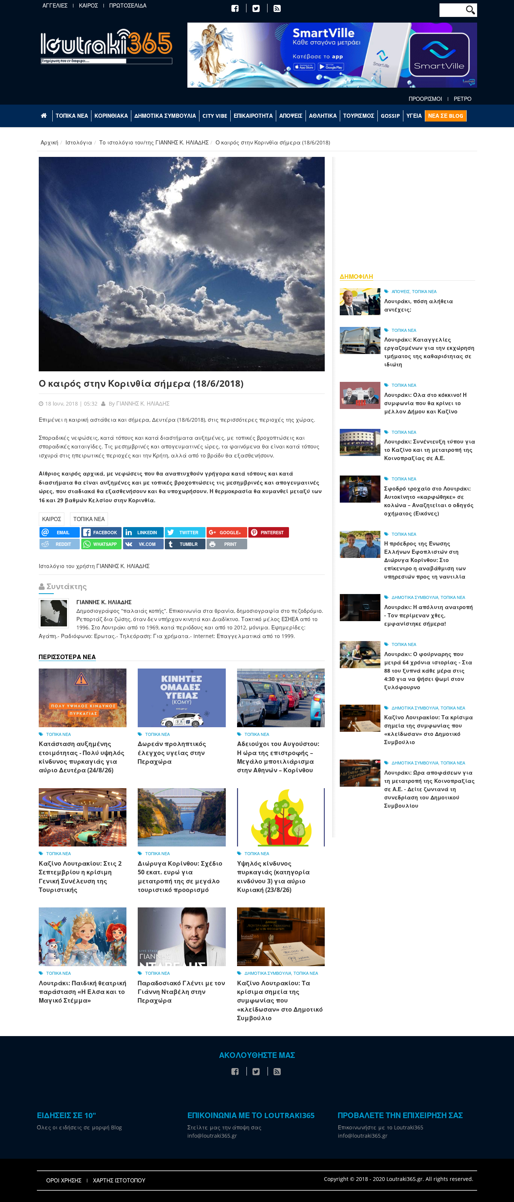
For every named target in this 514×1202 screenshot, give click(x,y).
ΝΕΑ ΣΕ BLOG (445, 115)
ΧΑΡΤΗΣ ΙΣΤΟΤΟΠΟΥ (119, 1180)
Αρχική (49, 142)
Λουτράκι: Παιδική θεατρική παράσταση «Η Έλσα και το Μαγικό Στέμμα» (82, 992)
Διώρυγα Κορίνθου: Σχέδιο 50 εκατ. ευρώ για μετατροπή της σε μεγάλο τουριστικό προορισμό (180, 876)
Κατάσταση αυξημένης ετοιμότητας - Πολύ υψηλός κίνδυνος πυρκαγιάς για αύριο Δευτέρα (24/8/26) (82, 757)
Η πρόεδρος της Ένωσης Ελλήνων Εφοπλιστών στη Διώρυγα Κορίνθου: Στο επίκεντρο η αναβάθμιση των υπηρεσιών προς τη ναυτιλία (425, 560)
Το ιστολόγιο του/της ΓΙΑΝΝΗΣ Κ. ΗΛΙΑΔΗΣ (153, 142)
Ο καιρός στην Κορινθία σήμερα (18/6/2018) (141, 383)
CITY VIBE (214, 115)
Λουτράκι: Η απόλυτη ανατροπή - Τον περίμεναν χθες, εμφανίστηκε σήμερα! (428, 615)
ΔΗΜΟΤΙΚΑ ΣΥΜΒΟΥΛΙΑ (165, 115)
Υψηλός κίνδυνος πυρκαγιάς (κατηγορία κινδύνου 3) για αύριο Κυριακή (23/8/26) (273, 876)
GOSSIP (390, 115)
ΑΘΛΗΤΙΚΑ (323, 115)
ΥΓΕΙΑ (414, 115)
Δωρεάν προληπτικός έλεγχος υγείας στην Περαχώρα (172, 753)
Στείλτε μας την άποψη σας (224, 1127)
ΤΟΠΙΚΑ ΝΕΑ (72, 115)
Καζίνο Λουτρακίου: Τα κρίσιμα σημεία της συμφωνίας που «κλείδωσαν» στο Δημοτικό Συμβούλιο (280, 1001)
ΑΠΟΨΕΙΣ (291, 115)
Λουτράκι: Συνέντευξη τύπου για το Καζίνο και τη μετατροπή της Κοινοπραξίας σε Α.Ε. (429, 450)
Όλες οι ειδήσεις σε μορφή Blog (79, 1127)
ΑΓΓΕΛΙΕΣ (55, 6)
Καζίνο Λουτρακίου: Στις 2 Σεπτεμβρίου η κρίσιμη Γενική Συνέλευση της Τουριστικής (80, 876)
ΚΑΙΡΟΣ (88, 6)
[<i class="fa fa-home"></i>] (44, 116)
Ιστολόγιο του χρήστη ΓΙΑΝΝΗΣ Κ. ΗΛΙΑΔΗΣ (94, 566)
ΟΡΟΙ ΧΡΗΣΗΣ (63, 1180)
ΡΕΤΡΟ (462, 99)
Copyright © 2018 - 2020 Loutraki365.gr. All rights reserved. (398, 1178)
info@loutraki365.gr (212, 1135)
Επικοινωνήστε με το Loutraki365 (380, 1127)
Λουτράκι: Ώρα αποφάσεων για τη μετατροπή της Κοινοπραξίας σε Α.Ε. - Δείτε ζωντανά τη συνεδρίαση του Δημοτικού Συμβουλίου (429, 789)
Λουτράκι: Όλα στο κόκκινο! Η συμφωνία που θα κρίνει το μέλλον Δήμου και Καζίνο (425, 403)
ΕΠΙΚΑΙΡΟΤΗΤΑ (253, 115)
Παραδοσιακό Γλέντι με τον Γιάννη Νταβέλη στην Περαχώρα (181, 992)
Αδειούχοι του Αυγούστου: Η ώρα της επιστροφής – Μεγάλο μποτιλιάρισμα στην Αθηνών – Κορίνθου (278, 757)
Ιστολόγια (78, 142)
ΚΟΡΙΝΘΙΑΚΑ (111, 115)
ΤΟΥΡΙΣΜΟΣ (358, 115)
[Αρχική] (106, 46)
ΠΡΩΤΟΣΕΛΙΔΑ (127, 6)
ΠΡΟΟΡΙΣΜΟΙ (425, 99)
